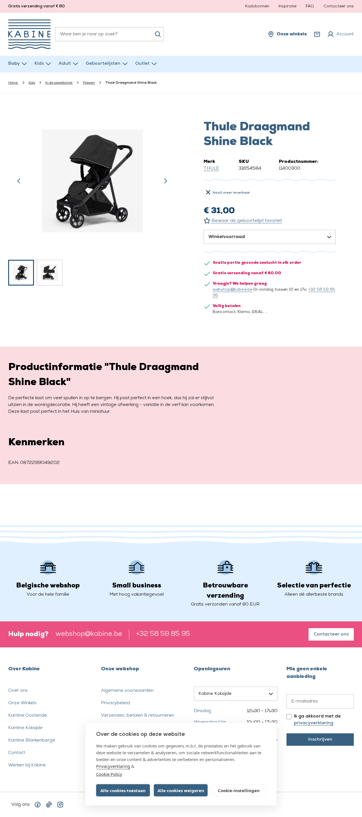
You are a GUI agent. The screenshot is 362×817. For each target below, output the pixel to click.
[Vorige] (19, 181)
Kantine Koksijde (25, 728)
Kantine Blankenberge (31, 740)
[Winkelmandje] (317, 34)
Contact (16, 753)
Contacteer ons (339, 6)
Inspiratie (287, 6)
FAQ (310, 6)
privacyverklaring (313, 723)
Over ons (18, 690)
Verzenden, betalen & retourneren (137, 715)
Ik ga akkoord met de (317, 719)
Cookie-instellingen (239, 790)
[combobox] (109, 34)
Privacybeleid (115, 703)
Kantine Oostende (27, 715)
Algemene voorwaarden (127, 690)
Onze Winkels (22, 703)
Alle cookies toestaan (123, 790)
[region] (92, 196)
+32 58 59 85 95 (163, 634)
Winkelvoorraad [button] (226, 237)
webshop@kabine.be (232, 290)
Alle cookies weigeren (181, 790)
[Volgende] (165, 181)
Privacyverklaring (113, 766)
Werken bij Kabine (27, 765)
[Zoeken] (157, 34)
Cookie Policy (109, 774)
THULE (211, 168)
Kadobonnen (257, 6)
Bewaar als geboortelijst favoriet (246, 221)
